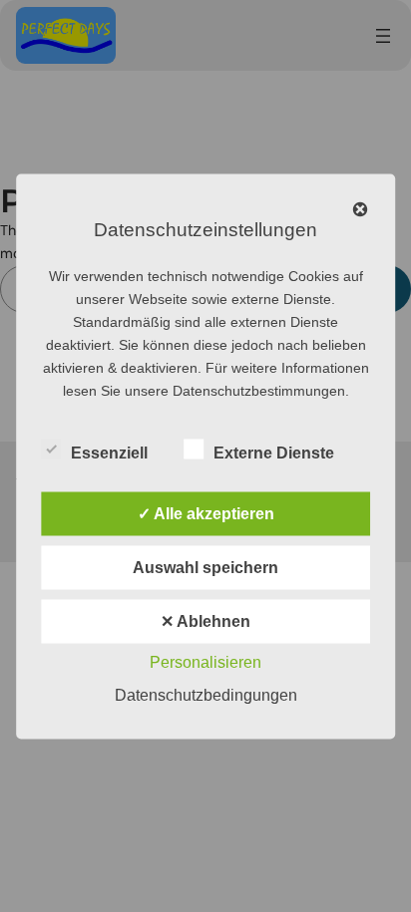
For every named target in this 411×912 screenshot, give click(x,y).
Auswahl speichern (205, 566)
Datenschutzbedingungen (206, 694)
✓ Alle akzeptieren (206, 512)
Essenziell (109, 452)
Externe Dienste (273, 452)
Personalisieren (205, 661)
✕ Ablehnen (205, 620)
